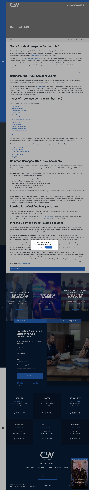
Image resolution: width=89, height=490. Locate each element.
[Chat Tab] (44, 245)
